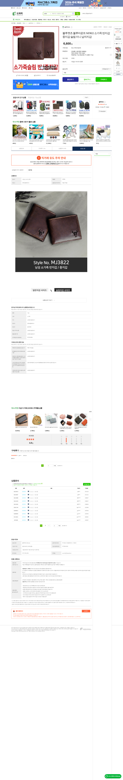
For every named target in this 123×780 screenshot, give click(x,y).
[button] (90, 419)
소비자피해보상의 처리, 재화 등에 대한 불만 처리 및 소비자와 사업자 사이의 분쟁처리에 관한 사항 (18, 364)
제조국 (13, 327)
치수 (13, 320)
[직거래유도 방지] (51, 160)
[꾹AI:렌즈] (73, 13)
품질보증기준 (15, 334)
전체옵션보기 (105, 69)
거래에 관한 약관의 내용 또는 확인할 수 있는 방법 (18, 371)
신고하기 (86, 611)
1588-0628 (118, 39)
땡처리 (57, 19)
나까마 (19, 8)
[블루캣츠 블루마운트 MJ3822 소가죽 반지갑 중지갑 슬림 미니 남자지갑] (36, 49)
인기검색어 (62, 16)
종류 (13, 313)
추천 (78, 19)
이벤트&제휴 (72, 19)
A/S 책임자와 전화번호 (16, 337)
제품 (65, 72)
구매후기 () (41, 148)
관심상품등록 (52, 75)
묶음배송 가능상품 (34, 97)
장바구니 (97, 7)
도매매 (13, 7)
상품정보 (21, 148)
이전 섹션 (114, 43)
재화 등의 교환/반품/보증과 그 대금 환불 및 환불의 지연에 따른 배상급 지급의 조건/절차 (18, 358)
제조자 (13, 323)
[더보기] (119, 43)
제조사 (13, 182)
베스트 (49, 19)
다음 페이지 (119, 68)
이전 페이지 (118, 68)
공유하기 (38, 75)
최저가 (45, 19)
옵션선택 (65, 69)
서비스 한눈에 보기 (87, 13)
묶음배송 (40, 19)
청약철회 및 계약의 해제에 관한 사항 (18, 352)
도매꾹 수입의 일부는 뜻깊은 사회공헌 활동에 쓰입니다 (87, 83)
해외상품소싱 (27, 19)
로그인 (80, 7)
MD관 (53, 19)
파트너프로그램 (22, 75)
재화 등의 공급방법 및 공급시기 (18, 347)
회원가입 (85, 7)
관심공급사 (103, 111)
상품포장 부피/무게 (56, 182)
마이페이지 (90, 7)
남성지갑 (31, 23)
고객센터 (109, 7)
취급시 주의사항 (15, 330)
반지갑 (38, 23)
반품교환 (82, 148)
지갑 (24, 23)
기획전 (61, 19)
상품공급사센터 (103, 7)
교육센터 (25, 7)
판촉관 (66, 19)
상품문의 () (62, 148)
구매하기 (103, 79)
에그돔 (31, 7)
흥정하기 (107, 47)
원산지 (13, 179)
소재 (13, 316)
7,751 (109, 27)
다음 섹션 (121, 43)
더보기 (86, 97)
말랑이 (69, 16)
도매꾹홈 (13, 23)
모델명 (53, 179)
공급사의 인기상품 (19, 97)
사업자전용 (34, 19)
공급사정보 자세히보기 (105, 102)
